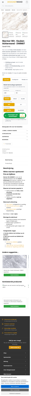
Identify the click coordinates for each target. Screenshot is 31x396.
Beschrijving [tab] (8, 160)
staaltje (10, 73)
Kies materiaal (7, 96)
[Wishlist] (25, 257)
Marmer (13, 10)
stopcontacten (6, 133)
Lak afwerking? (7, 107)
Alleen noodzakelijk (14, 390)
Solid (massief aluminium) (12, 206)
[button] (27, 2)
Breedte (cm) (6, 90)
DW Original (20, 57)
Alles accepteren (15, 386)
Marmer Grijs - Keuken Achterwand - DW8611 (14, 270)
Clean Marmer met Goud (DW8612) (15, 245)
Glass (5, 59)
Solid (25, 57)
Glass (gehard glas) (11, 209)
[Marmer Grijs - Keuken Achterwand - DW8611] (15, 261)
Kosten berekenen (15, 275)
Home (2, 10)
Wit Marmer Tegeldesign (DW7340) (15, 246)
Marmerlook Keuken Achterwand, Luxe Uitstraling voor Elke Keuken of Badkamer (13, 300)
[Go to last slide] (4, 21)
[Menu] (3, 2)
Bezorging (5, 139)
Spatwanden (7, 10)
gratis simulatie (23, 73)
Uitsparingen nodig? (8, 101)
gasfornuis (5, 136)
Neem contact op (15, 347)
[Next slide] (25, 21)
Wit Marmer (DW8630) (11, 242)
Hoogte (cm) (18, 90)
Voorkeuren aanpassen (14, 393)
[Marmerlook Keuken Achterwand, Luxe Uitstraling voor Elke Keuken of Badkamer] (15, 291)
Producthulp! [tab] (8, 163)
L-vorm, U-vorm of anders (9, 130)
